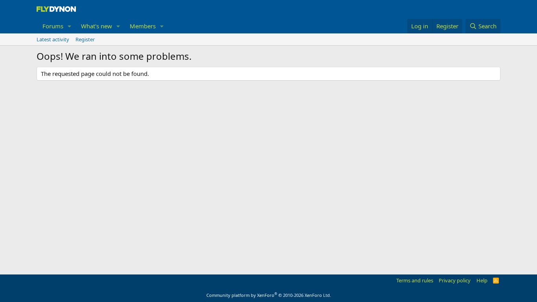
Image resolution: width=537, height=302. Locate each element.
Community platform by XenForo (268, 295)
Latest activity (53, 39)
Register (85, 39)
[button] (69, 26)
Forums (52, 26)
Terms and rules (414, 280)
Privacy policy (455, 280)
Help (481, 280)
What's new (96, 26)
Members (143, 26)
